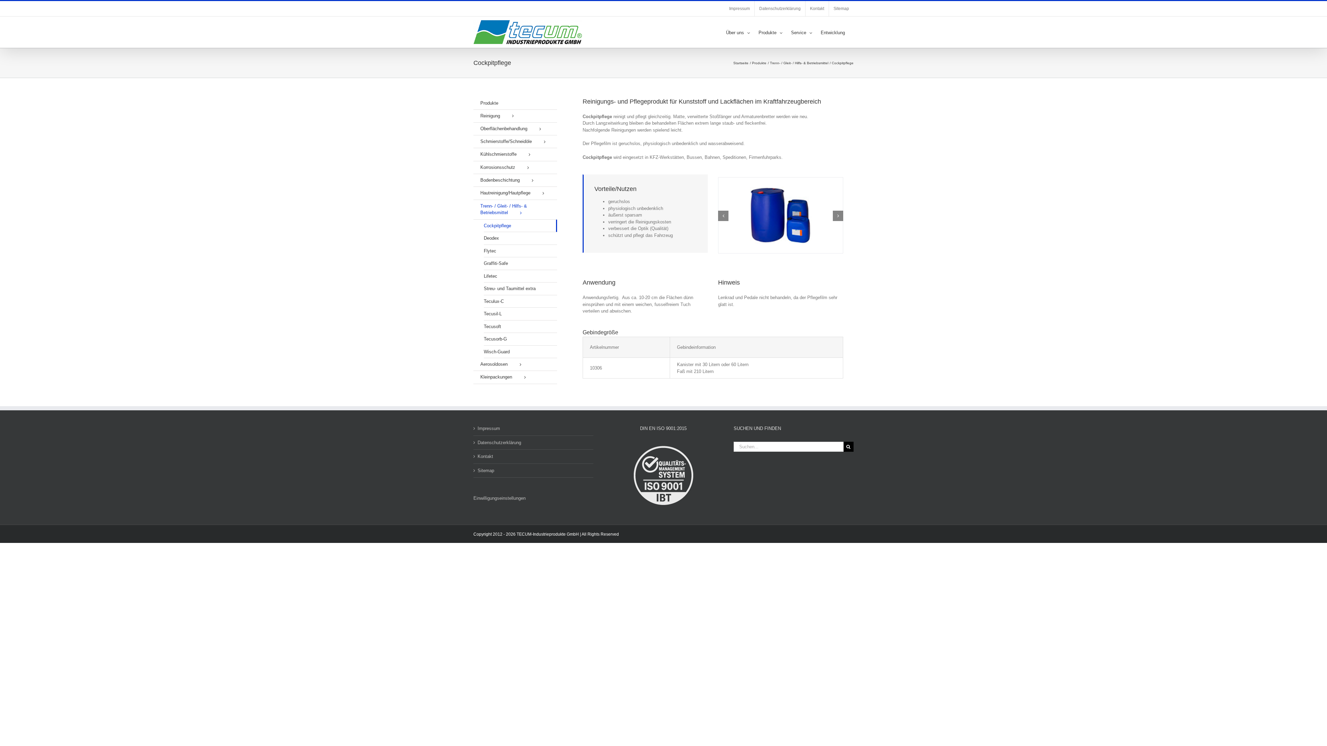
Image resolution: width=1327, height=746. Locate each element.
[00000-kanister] (780, 180)
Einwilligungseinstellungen (499, 498)
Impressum (489, 428)
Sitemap (486, 470)
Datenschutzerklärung (499, 442)
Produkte (489, 103)
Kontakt (485, 456)
